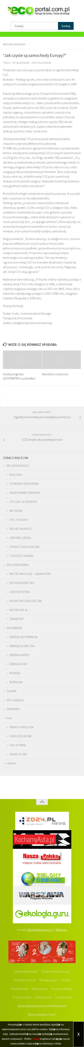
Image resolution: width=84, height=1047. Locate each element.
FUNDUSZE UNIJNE (20, 736)
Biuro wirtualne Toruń (42, 1014)
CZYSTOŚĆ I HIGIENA (21, 556)
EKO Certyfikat (15, 700)
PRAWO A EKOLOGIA (21, 727)
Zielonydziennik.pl (26, 971)
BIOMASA (15, 673)
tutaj (5, 1034)
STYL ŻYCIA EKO (19, 520)
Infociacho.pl (43, 997)
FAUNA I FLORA (18, 754)
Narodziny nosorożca (55, 374)
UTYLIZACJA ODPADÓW (23, 502)
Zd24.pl (66, 980)
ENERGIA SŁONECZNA (22, 646)
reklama (11, 763)
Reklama (61, 930)
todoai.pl (60, 1006)
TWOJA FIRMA (18, 745)
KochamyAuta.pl (62, 989)
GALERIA (11, 691)
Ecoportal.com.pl (24, 980)
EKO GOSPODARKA (18, 565)
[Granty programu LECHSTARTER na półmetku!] (22, 360)
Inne (9, 718)
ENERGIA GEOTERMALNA (24, 637)
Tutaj (35, 1038)
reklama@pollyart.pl (39, 930)
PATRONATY (13, 709)
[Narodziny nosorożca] (61, 360)
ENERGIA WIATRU (19, 655)
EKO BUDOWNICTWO (22, 583)
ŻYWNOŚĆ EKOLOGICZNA (24, 547)
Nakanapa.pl (40, 989)
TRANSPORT (17, 619)
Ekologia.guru (48, 980)
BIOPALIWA (16, 682)
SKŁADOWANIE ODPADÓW (25, 493)
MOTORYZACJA (19, 610)
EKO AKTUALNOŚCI (14, 44)
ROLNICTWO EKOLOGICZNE (26, 601)
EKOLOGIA (16, 475)
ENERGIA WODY (19, 664)
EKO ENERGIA (14, 628)
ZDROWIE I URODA (20, 538)
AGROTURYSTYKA (20, 592)
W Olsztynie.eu (22, 997)
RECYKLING (16, 511)
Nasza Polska (20, 989)
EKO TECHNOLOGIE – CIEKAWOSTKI (30, 574)
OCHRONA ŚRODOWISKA (24, 484)
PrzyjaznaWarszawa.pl (56, 971)
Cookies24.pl (63, 997)
